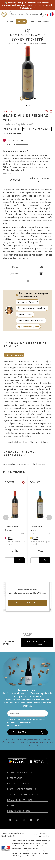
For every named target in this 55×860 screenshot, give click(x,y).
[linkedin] (38, 820)
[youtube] (31, 820)
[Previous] (6, 517)
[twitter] (17, 820)
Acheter (9, 21)
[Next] (49, 517)
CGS (35, 834)
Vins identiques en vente (37, 642)
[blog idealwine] (45, 820)
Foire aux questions (18, 811)
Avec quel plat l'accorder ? (28, 302)
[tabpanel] (27, 224)
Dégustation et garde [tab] (39, 179)
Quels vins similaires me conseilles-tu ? (32, 308)
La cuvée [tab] (15, 179)
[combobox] (9, 560)
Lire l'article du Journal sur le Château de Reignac (26, 442)
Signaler (41, 463)
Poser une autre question (30, 326)
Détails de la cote (27, 602)
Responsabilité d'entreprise (22, 789)
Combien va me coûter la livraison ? (31, 320)
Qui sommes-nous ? (18, 783)
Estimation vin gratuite (20, 772)
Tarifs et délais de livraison (22, 794)
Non (19, 725)
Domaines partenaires (19, 800)
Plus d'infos (7, 173)
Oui (11, 725)
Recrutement (14, 778)
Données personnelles (44, 834)
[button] (26, 72)
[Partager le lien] (51, 111)
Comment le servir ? (25, 314)
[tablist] (27, 180)
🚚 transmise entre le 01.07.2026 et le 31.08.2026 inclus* (27, 5)
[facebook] (10, 820)
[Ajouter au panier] (19, 560)
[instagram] (24, 820)
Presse (10, 805)
